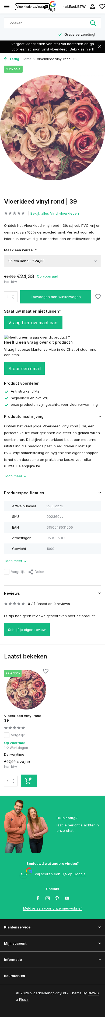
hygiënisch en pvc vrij (29, 398)
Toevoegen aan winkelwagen (56, 297)
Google (80, 874)
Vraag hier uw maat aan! (33, 322)
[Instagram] (48, 898)
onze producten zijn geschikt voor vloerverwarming (54, 404)
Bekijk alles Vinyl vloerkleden (54, 213)
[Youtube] (67, 898)
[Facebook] (38, 898)
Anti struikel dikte (25, 391)
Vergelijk (18, 572)
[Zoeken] (93, 23)
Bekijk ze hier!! (82, 49)
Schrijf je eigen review (27, 629)
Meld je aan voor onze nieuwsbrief (52, 908)
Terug (14, 59)
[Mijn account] (92, 7)
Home (27, 59)
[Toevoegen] (29, 781)
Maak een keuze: (20, 250)
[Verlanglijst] (98, 297)
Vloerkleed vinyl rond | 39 (24, 718)
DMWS (93, 993)
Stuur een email (24, 368)
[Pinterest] (57, 898)
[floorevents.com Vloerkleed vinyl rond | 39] (26, 690)
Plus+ (24, 999)
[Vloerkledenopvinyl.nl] (32, 6)
